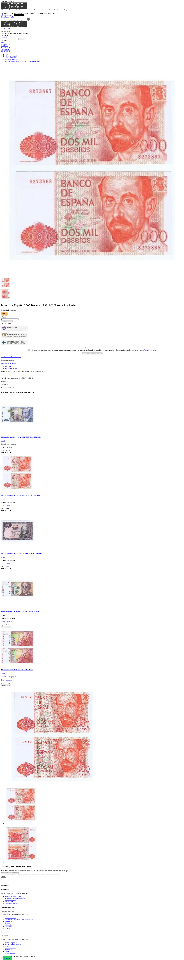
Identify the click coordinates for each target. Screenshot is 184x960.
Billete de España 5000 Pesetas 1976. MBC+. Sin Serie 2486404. (21, 553)
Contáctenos (8, 926)
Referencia (4, 388)
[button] (92, 28)
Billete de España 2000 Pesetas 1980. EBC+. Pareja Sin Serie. (20, 495)
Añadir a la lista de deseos (11, 357)
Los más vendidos (10, 900)
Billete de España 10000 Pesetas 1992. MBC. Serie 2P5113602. (21, 437)
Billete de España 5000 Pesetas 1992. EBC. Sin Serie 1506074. (21, 611)
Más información (7, 15)
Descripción (8, 366)
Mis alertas (8, 951)
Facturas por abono (10, 948)
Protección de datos (150, 350)
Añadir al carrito (7, 321)
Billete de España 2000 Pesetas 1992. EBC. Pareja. (17, 670)
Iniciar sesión (5, 363)
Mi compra (4, 37)
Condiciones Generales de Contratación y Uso (19, 919)
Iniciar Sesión (9, 17)
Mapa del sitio (9, 901)
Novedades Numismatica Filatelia (15, 898)
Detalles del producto (11, 368)
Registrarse (13, 363)
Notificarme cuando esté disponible (92, 353)
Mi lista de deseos (10, 953)
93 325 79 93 (34, 20)
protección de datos (13, 882)
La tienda (7, 928)
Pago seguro (8, 921)
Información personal (11, 943)
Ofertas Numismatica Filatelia (14, 896)
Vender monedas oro (11, 903)
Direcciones (8, 949)
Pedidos (7, 946)
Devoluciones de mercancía (13, 944)
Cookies (7, 923)
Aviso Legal (8, 925)
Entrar (3, 447)
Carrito (3, 17)
